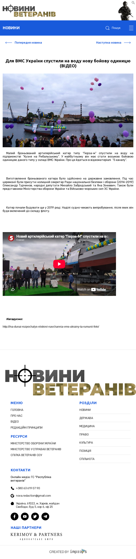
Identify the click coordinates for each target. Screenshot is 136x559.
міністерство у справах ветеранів (36, 449)
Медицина (87, 426)
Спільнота (87, 459)
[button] (133, 3)
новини (11, 28)
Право (84, 434)
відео (15, 421)
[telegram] (45, 517)
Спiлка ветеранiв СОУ (26, 455)
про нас (16, 415)
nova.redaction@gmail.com (33, 495)
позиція (85, 451)
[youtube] (25, 517)
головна (17, 410)
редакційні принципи (26, 427)
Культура (86, 442)
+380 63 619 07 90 (28, 488)
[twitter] (35, 517)
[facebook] (14, 517)
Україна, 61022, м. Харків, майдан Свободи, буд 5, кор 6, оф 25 (37, 505)
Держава (86, 418)
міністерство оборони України (33, 443)
